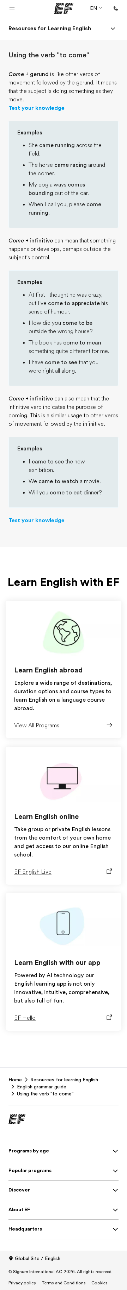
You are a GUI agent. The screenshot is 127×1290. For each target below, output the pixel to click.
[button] (12, 8)
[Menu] (113, 28)
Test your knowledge (36, 108)
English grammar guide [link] (41, 1086)
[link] (49, 28)
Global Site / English (37, 1258)
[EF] (63, 8)
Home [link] (15, 1079)
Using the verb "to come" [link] (45, 1093)
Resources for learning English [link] (64, 1079)
